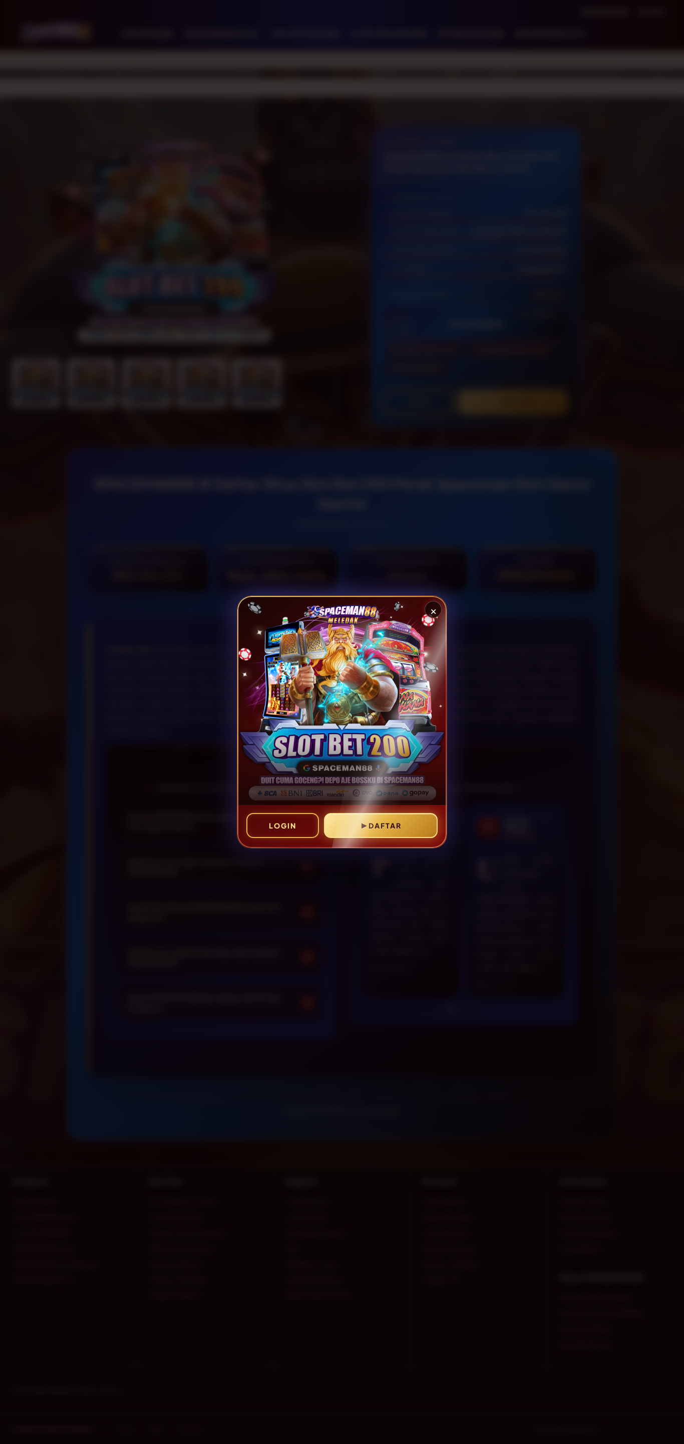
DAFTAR (385, 825)
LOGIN (282, 825)
